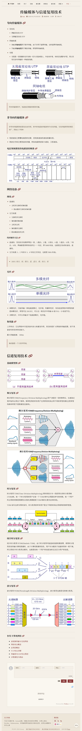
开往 (67, 4)
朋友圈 (38, 4)
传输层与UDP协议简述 (19, 654)
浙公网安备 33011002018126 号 (51, 729)
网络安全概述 (16, 644)
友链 (31, 4)
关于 (25, 4)
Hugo (68, 729)
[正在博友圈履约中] (58, 724)
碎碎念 (46, 4)
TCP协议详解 (16, 650)
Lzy (23, 16)
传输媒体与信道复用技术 (41, 11)
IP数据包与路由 (17, 657)
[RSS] (61, 721)
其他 (61, 4)
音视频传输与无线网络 (19, 641)
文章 (12, 4)
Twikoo (66, 704)
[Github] (55, 721)
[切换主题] (76, 725)
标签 (19, 4)
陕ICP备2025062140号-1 (33, 729)
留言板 (53, 4)
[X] (58, 721)
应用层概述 (15, 647)
